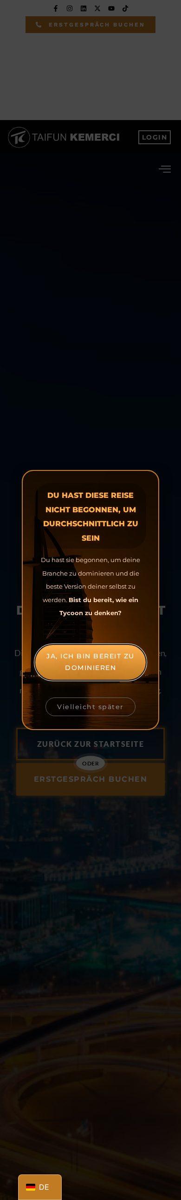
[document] (90, 600)
